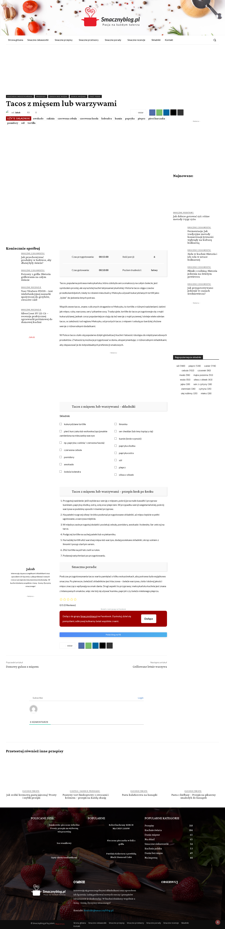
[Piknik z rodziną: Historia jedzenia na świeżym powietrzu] (179, 272)
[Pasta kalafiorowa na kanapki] (139, 771)
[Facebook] (202, 40)
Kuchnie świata (30, 791)
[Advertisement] (112, 67)
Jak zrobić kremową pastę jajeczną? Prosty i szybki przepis (31, 796)
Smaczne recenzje (31, 287)
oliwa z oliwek (126, 474)
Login (140, 698)
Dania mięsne (78, 96)
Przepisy (41, 96)
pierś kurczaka (156, 118)
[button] (214, 40)
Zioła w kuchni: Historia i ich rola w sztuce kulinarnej (202, 256)
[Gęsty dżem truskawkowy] (38, 858)
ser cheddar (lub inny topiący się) (136, 431)
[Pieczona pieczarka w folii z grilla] (95, 843)
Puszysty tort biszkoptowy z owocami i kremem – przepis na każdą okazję (86, 796)
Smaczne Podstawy (183, 212)
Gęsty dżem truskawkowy (64, 857)
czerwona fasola (89, 118)
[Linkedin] (166, 112)
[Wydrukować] (180, 112)
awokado (38, 118)
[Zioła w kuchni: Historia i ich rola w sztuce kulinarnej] (179, 255)
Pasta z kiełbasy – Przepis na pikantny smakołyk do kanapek (193, 796)
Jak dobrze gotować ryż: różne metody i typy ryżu (191, 218)
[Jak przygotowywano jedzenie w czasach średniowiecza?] (179, 289)
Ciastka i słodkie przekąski (85, 791)
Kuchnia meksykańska (20, 96)
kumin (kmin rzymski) (130, 438)
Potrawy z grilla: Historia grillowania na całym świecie (36, 276)
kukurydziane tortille (75, 424)
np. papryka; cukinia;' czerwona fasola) (84, 442)
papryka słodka (127, 445)
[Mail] (207, 40)
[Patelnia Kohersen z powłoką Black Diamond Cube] (95, 857)
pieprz (141, 118)
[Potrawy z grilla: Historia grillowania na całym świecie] (12, 275)
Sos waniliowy (64, 843)
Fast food (95, 96)
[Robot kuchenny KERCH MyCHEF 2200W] (95, 828)
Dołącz (149, 618)
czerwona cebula (67, 118)
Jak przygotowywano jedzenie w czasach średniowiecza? (200, 290)
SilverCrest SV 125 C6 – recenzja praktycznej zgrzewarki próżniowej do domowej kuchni (36, 318)
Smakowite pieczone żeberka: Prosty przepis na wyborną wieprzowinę (64, 828)
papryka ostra (126, 453)
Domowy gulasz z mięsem (22, 666)
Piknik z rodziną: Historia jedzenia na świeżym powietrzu (202, 273)
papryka (130, 118)
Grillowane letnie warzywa (150, 666)
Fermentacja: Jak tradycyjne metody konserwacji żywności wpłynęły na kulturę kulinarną (200, 236)
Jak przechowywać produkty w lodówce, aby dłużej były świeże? (36, 259)
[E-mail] (173, 112)
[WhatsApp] (159, 112)
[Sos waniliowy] (38, 843)
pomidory (12, 123)
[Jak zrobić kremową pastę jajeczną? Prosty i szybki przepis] (31, 771)
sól (22, 123)
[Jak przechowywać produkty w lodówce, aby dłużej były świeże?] (12, 258)
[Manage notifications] (217, 922)
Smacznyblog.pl (89, 616)
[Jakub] (8, 112)
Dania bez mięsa (58, 96)
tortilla (32, 123)
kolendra (106, 118)
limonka (123, 424)
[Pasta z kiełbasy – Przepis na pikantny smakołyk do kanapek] (193, 771)
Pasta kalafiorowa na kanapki (139, 794)
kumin (118, 118)
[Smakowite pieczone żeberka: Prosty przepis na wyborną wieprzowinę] (38, 828)
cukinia (51, 118)
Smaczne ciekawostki (33, 253)
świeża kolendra (72, 471)
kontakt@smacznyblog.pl (98, 910)
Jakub (17, 113)
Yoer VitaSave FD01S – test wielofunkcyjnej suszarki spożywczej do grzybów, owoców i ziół (37, 295)
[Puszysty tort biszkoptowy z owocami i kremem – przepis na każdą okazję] (85, 771)
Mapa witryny (60, 924)
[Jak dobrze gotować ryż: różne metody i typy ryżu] (196, 194)
